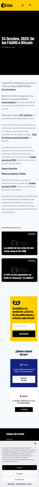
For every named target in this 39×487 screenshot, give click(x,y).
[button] (35, 443)
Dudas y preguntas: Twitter (14, 173)
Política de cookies (11, 484)
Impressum (29, 484)
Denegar (19, 473)
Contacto (9, 439)
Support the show (9, 168)
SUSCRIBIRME (24, 334)
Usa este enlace (9, 89)
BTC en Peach (26, 115)
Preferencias (19, 479)
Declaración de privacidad (21, 484)
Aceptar (19, 468)
